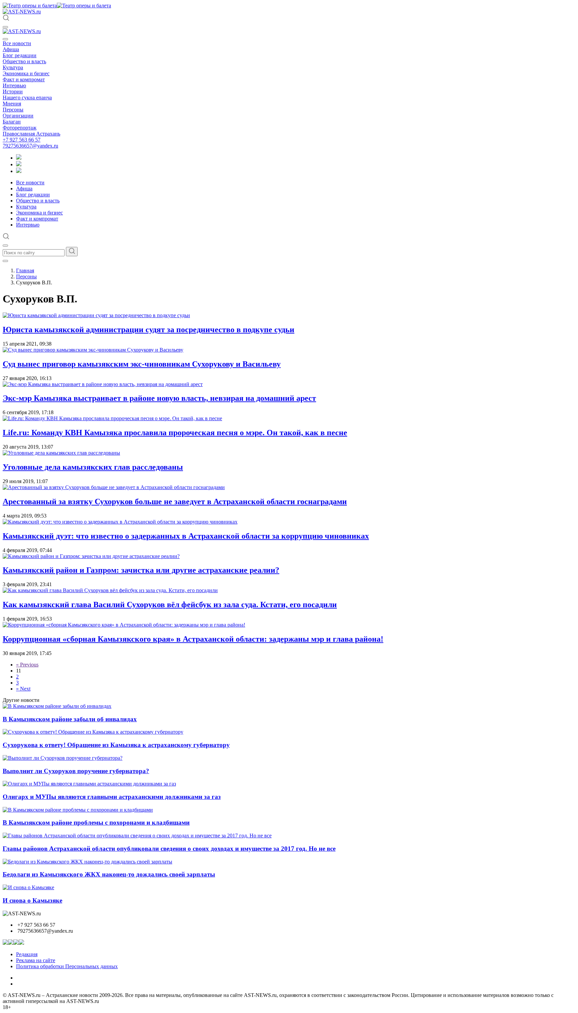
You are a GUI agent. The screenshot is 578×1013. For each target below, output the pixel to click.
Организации (18, 115)
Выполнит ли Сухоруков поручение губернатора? (76, 770)
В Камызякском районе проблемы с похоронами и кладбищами (96, 822)
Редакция (26, 954)
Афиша (11, 49)
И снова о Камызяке (32, 900)
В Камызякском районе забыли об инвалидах (70, 719)
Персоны (13, 109)
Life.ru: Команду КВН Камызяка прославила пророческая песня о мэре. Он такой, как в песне (175, 432)
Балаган (12, 121)
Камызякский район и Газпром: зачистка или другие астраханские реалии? (141, 570)
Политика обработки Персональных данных (67, 966)
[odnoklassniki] (18, 164)
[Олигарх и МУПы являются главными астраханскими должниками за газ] (89, 784)
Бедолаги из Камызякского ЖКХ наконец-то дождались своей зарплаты (109, 874)
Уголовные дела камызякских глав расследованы (93, 467)
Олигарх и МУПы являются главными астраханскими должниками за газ (112, 796)
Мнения (12, 103)
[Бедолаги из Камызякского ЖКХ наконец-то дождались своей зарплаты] (87, 861)
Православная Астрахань (31, 133)
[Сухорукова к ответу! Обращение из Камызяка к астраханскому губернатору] (93, 732)
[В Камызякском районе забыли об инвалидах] (57, 706)
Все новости (17, 43)
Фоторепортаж (19, 127)
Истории (13, 91)
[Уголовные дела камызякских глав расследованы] (61, 453)
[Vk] (18, 171)
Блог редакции (19, 55)
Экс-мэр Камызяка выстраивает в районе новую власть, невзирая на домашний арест (159, 398)
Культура (13, 67)
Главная (25, 270)
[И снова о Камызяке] (28, 887)
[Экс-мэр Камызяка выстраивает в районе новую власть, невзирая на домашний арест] (103, 384)
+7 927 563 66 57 (21, 140)
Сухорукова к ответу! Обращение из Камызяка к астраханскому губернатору (116, 744)
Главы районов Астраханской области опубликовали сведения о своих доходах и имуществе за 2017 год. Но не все (169, 848)
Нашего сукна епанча (27, 97)
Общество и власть (24, 61)
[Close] (5, 39)
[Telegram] (18, 158)
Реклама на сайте (35, 960)
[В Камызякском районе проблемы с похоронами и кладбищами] (78, 810)
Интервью (14, 85)
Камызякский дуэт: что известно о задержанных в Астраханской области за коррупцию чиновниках (186, 536)
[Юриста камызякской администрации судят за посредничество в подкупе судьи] (96, 315)
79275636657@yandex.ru (30, 146)
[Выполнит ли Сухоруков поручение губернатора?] (62, 758)
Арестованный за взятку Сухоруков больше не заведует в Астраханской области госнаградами (175, 501)
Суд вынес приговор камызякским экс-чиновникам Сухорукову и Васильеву (142, 364)
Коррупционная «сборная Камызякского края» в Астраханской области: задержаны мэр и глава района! (193, 639)
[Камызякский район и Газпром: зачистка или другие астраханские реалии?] (91, 556)
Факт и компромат (24, 79)
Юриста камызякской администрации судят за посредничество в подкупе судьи (148, 329)
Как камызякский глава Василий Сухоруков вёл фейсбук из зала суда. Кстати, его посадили (170, 604)
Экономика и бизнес (26, 73)
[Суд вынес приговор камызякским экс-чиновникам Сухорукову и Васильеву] (93, 350)
